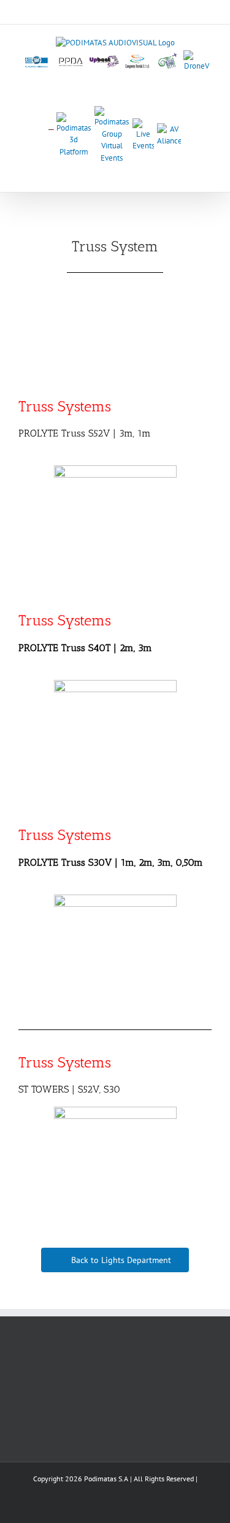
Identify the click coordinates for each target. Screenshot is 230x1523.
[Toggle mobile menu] (207, 173)
